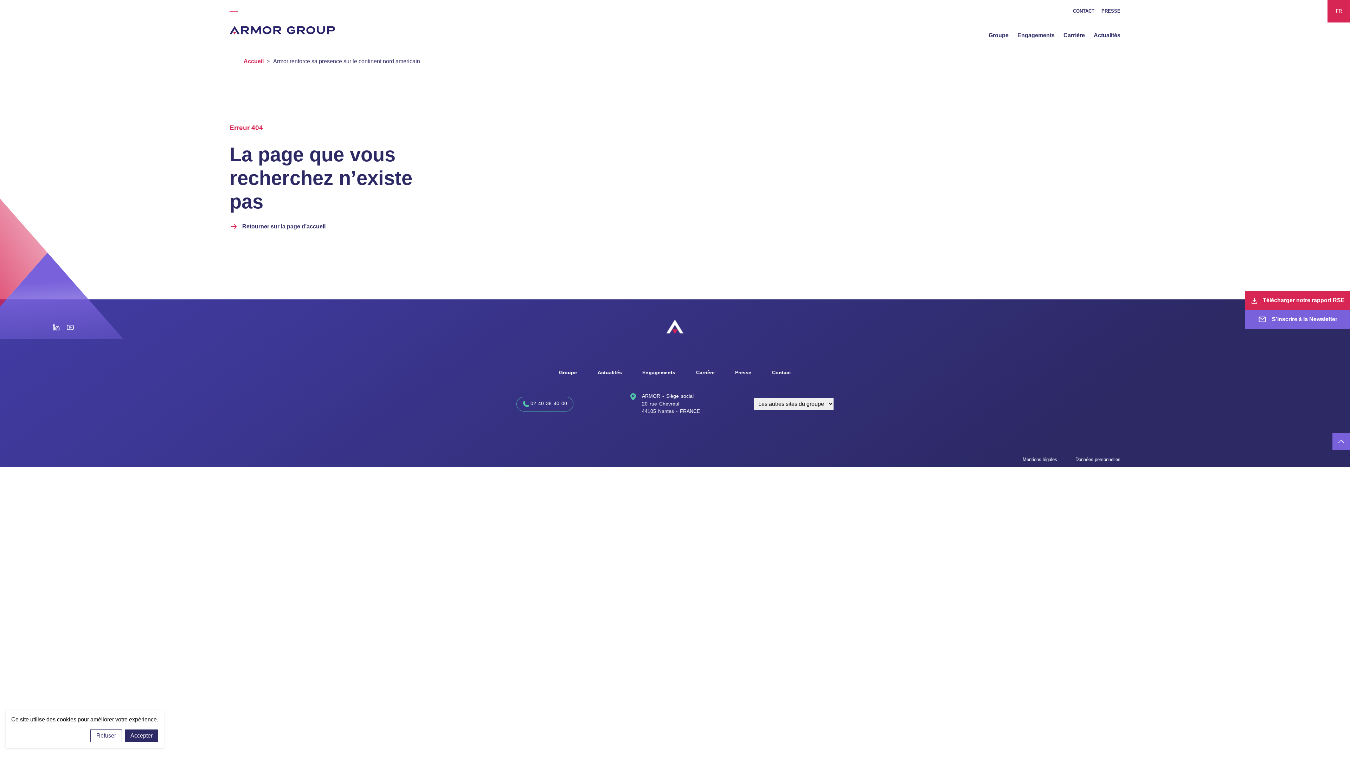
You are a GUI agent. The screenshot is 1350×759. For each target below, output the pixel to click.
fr (1339, 11)
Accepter (141, 736)
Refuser (106, 736)
